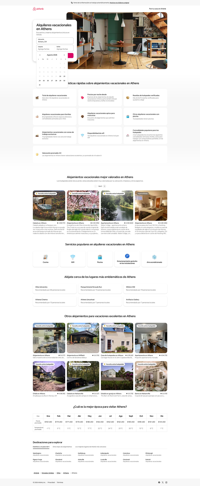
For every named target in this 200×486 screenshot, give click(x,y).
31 (39, 85)
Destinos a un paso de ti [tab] (41, 447)
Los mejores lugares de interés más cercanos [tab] (90, 447)
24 (40, 81)
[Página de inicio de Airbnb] (38, 8)
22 (60, 76)
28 (56, 81)
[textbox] (45, 49)
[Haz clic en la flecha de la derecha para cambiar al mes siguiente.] (64, 55)
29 (60, 81)
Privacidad (51, 482)
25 (44, 81)
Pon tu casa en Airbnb (157, 9)
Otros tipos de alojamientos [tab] (62, 447)
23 (64, 76)
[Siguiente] (104, 186)
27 (52, 81)
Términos (60, 482)
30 (64, 81)
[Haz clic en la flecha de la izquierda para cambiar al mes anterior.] (40, 55)
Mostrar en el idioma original (119, 3)
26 (48, 81)
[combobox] (55, 41)
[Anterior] (95, 186)
